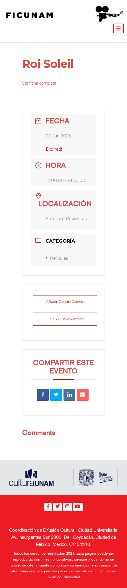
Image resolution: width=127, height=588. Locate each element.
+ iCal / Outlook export (65, 319)
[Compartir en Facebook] (43, 395)
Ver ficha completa (39, 83)
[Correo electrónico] (83, 395)
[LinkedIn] (69, 395)
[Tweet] (56, 395)
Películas (59, 258)
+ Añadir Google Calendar (65, 301)
